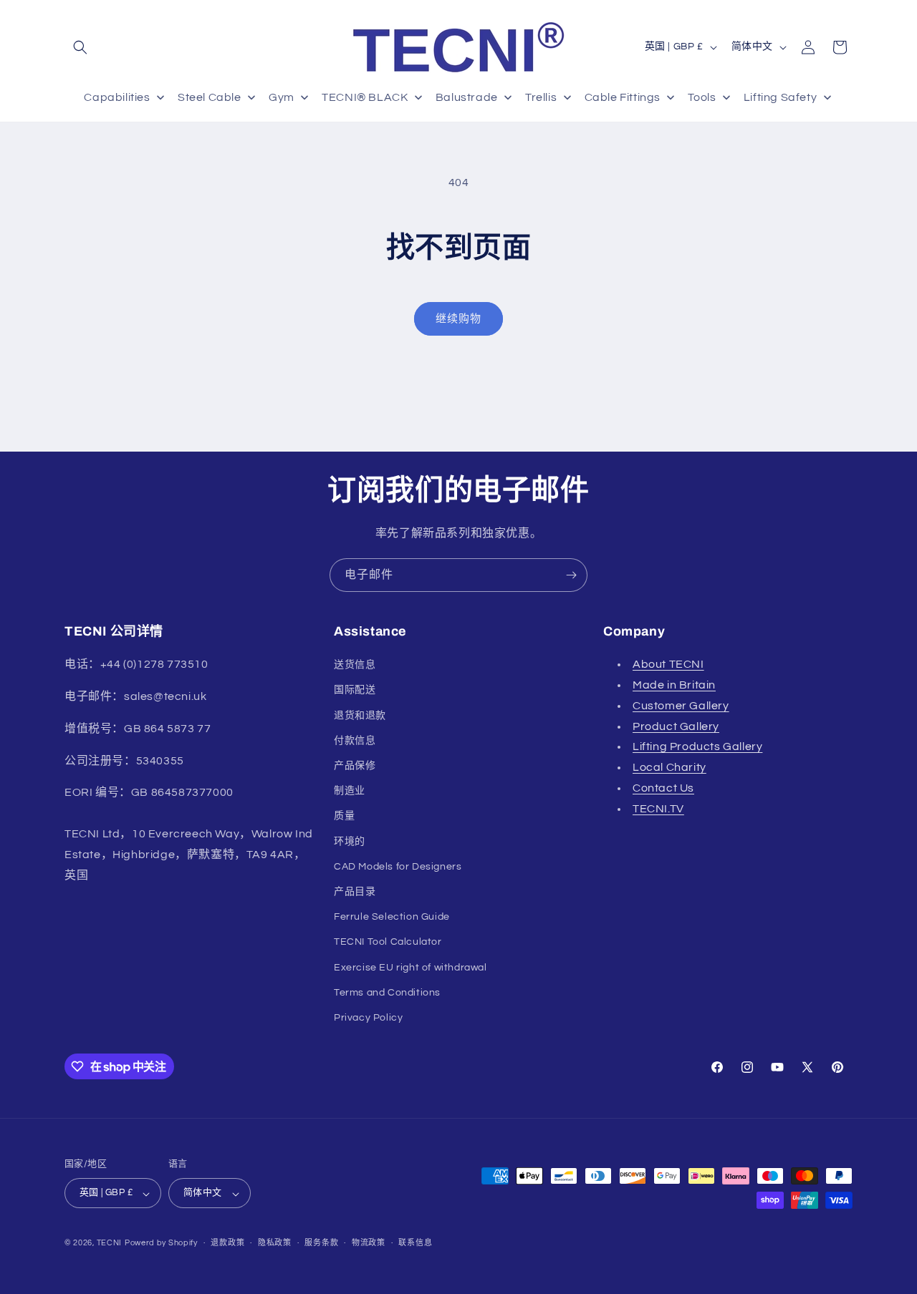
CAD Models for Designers (397, 867)
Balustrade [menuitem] (467, 97)
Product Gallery (676, 726)
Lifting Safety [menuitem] (780, 97)
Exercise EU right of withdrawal (410, 968)
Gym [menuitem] (281, 97)
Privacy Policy (368, 1018)
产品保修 (354, 766)
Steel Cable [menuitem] (209, 97)
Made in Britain (674, 685)
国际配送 (354, 690)
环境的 (349, 842)
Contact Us (663, 788)
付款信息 (354, 741)
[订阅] (571, 575)
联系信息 (415, 1243)
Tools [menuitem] (702, 97)
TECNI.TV (658, 808)
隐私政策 (275, 1243)
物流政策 (368, 1243)
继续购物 (458, 318)
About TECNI (668, 664)
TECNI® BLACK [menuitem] (365, 97)
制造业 (349, 791)
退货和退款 (360, 716)
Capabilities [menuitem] (117, 97)
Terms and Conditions (387, 993)
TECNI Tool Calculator (388, 942)
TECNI (110, 1243)
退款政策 (227, 1243)
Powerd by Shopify (161, 1243)
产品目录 (354, 892)
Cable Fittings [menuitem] (623, 97)
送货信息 (354, 665)
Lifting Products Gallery (697, 746)
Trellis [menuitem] (541, 97)
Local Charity (669, 767)
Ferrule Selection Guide (392, 917)
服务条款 (321, 1243)
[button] (80, 47)
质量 (344, 816)
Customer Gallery (681, 705)
